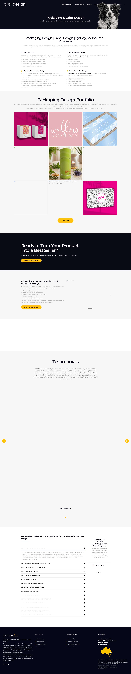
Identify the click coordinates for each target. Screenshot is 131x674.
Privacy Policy (71, 639)
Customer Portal (72, 647)
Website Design (40, 639)
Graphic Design (40, 641)
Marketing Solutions (41, 644)
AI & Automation (40, 647)
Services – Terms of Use (73, 644)
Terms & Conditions (73, 641)
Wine (69, 78)
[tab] (53, 548)
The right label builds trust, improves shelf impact (79, 73)
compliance (80, 56)
